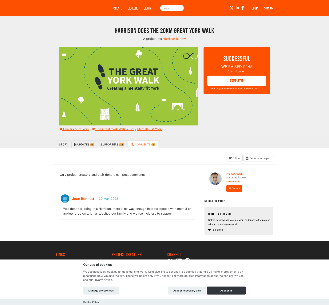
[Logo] (79, 8)
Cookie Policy (91, 302)
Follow (236, 158)
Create (117, 8)
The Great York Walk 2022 (114, 129)
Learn (147, 8)
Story (63, 144)
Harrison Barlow (236, 177)
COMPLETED (237, 80)
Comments (144, 144)
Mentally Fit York (149, 129)
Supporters (112, 144)
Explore (133, 8)
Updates (85, 144)
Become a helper (259, 158)
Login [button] (255, 8)
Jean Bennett (83, 199)
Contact (235, 188)
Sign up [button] (268, 8)
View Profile (232, 181)
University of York (75, 129)
